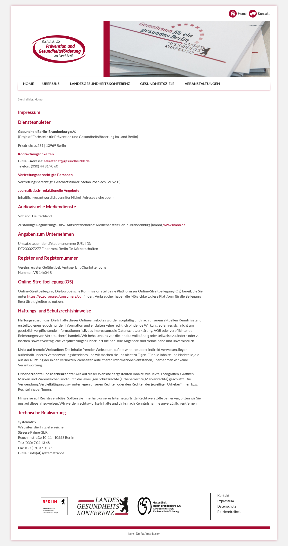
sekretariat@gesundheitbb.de (67, 161)
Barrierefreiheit (229, 512)
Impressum (225, 501)
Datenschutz (226, 506)
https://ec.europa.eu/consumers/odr (55, 296)
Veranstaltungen (202, 83)
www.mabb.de (174, 225)
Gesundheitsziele (157, 83)
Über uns (51, 83)
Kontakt (264, 13)
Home (242, 13)
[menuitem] (28, 83)
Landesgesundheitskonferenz (100, 83)
